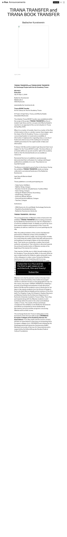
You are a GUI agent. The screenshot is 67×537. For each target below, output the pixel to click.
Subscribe (34, 272)
